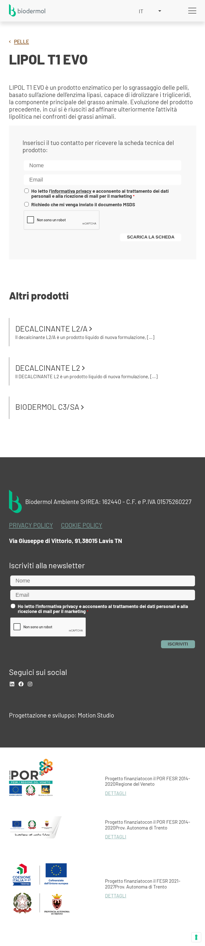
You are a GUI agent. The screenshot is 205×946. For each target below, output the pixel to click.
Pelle (21, 41)
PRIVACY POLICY (31, 525)
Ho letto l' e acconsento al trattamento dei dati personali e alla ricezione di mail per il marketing (100, 193)
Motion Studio (96, 715)
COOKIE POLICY (81, 525)
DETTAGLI (115, 793)
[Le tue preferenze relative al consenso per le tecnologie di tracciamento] (196, 937)
